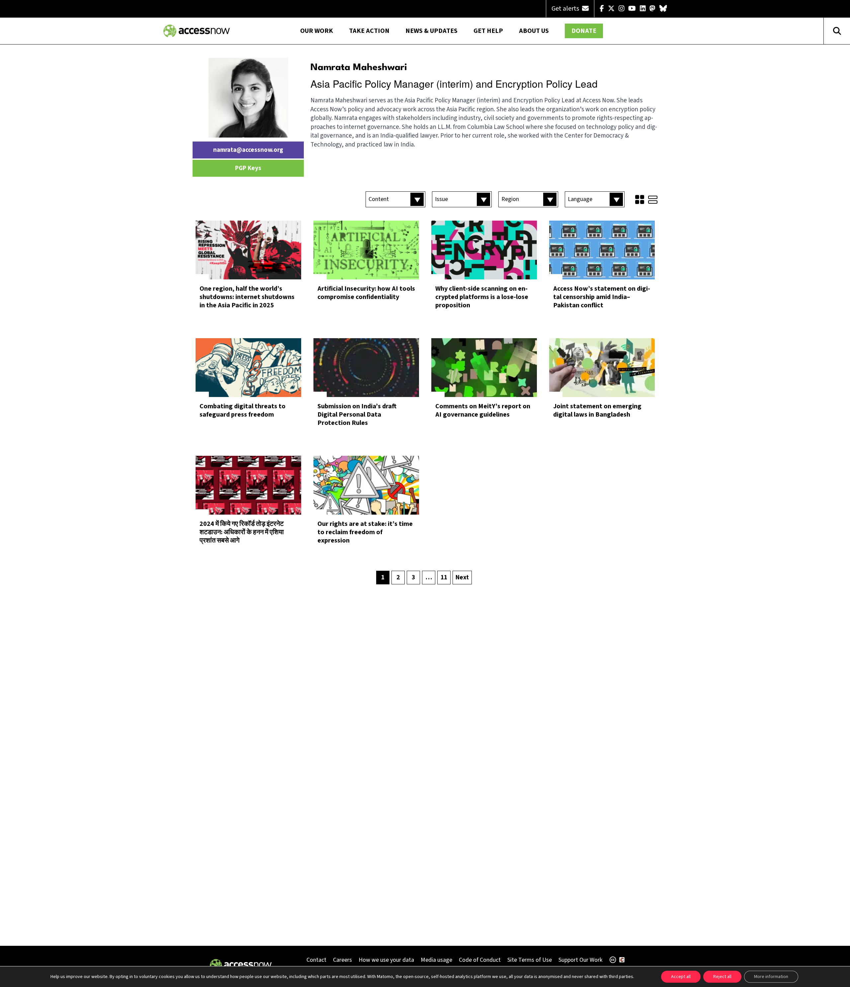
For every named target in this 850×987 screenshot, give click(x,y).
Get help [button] (488, 31)
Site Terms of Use (529, 960)
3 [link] (413, 577)
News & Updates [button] (431, 31)
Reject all (722, 976)
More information (771, 976)
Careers (342, 960)
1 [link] (382, 577)
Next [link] (462, 577)
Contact (316, 960)
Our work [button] (316, 31)
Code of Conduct (480, 960)
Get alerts (566, 8)
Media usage (436, 960)
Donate (583, 31)
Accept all (681, 976)
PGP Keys (248, 168)
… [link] (429, 577)
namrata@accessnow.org (248, 150)
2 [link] (398, 577)
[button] (395, 199)
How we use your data (386, 960)
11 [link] (444, 577)
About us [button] (534, 31)
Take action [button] (369, 31)
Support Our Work (580, 960)
